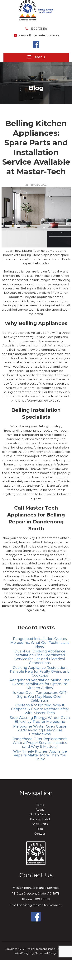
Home (40, 805)
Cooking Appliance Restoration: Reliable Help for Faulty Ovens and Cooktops (40, 671)
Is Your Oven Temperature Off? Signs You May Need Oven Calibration (39, 697)
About (40, 809)
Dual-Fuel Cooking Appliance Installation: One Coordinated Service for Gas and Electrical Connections (39, 657)
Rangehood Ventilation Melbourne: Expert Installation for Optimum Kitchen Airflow (40, 684)
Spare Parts (40, 824)
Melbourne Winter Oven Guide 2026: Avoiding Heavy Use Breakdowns (39, 730)
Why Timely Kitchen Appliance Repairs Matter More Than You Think (40, 755)
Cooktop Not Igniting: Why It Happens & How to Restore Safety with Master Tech (40, 709)
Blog (40, 829)
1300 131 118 (38, 28)
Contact (39, 833)
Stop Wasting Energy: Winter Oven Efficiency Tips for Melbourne (40, 720)
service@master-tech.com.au (38, 35)
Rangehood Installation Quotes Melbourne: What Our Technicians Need (40, 643)
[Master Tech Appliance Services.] (36, 22)
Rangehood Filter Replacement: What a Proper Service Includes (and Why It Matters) (39, 743)
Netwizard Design (46, 953)
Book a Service (40, 814)
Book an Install (40, 819)
